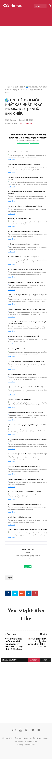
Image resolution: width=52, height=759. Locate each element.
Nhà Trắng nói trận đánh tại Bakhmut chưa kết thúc (24, 492)
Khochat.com (43, 738)
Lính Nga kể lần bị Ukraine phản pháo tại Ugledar (23, 231)
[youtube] (20, 730)
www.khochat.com (34, 143)
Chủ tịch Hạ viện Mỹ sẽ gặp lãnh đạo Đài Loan (22, 374)
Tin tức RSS (32, 741)
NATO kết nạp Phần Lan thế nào (17, 349)
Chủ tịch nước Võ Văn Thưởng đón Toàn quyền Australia (26, 361)
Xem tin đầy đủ (11, 159)
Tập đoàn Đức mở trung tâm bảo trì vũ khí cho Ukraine (25, 412)
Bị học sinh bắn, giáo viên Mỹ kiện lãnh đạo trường (24, 164)
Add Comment (25, 124)
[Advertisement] (26, 58)
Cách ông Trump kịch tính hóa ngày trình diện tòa (24, 244)
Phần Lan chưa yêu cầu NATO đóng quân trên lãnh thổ (25, 479)
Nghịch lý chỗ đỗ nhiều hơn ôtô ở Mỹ (19, 517)
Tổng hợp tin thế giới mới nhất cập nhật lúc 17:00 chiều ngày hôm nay (28, 136)
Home (7, 87)
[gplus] (14, 730)
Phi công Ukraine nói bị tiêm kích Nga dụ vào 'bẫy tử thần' (26, 309)
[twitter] (32, 730)
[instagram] (26, 730)
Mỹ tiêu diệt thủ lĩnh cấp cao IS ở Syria (20, 219)
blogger (45, 660)
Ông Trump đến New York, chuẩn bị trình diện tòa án (24, 504)
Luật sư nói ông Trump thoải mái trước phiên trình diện (25, 387)
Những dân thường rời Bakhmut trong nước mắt (23, 336)
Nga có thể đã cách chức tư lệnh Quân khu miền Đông (25, 269)
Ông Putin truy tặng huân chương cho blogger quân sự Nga (27, 454)
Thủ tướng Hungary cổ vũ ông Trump (19, 400)
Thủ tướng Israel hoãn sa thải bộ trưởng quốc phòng (25, 206)
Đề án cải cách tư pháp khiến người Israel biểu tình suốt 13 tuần (28, 530)
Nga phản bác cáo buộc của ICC (18, 152)
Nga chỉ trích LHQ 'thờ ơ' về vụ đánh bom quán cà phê (25, 257)
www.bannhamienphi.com (23, 143)
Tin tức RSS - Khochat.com (14, 738)
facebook (34, 660)
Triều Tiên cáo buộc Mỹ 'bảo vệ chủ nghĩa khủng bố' (24, 466)
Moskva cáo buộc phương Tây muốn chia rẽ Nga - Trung (26, 282)
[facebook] (39, 730)
